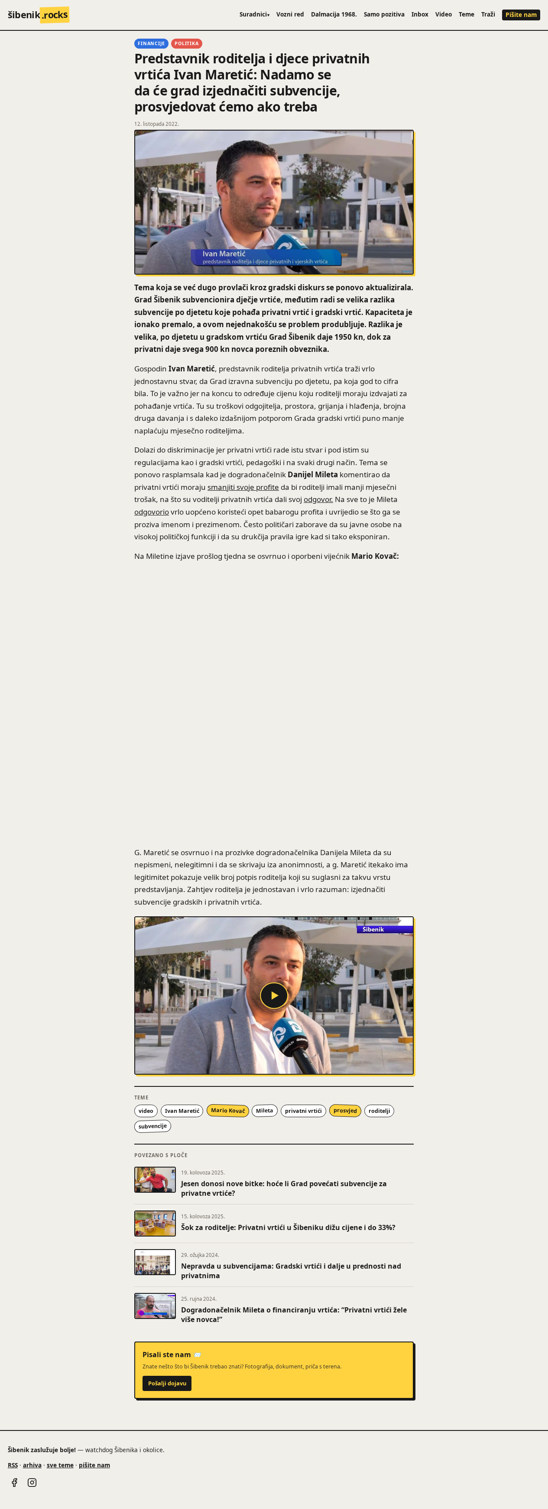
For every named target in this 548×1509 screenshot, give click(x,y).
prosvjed (345, 1111)
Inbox (420, 14)
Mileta (265, 1111)
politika (187, 43)
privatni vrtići (303, 1111)
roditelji (379, 1111)
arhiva (32, 1465)
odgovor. (318, 499)
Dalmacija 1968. (334, 14)
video (146, 1111)
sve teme (60, 1465)
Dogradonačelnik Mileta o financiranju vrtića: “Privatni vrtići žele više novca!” (294, 1314)
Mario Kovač (227, 1111)
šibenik (38, 14)
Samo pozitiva (384, 14)
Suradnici (255, 14)
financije (151, 43)
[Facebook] (14, 1482)
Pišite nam (521, 14)
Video (443, 14)
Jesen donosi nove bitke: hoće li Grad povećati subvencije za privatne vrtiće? (284, 1188)
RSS (13, 1465)
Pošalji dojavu (167, 1383)
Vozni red (290, 14)
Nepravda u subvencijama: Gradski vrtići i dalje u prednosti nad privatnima (291, 1270)
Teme (466, 14)
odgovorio (151, 512)
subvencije (153, 1126)
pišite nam (94, 1465)
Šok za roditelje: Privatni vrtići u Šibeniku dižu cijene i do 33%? (288, 1227)
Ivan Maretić (182, 1111)
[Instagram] (32, 1482)
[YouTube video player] (274, 995)
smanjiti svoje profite (243, 487)
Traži (488, 14)
